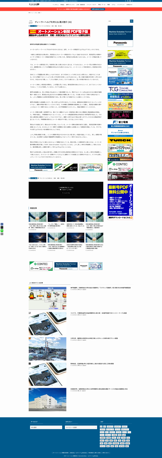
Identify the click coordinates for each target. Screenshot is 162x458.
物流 (110, 443)
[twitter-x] (126, 1)
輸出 (108, 446)
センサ (102, 432)
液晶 (128, 440)
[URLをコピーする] (2, 234)
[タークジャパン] (120, 143)
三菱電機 (114, 435)
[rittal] (120, 180)
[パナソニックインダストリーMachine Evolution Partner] (41, 171)
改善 (119, 440)
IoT (104, 426)
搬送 (115, 440)
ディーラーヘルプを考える (44, 26)
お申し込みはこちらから (98, 9)
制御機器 (102, 438)
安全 (128, 438)
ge (101, 426)
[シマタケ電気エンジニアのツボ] (120, 110)
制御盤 (108, 438)
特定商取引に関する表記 (95, 453)
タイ (107, 432)
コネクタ (102, 429)
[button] (2, 224)
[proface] (120, 85)
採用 (107, 440)
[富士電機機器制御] (120, 127)
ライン (102, 435)
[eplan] (120, 118)
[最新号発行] (120, 219)
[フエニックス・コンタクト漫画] (90, 171)
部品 (116, 446)
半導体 (123, 438)
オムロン (124, 426)
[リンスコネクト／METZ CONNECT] (66, 171)
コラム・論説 (33, 26)
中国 (120, 435)
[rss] (128, 1)
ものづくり (110, 426)
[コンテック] (41, 270)
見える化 (102, 446)
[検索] (132, 1)
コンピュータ (110, 429)
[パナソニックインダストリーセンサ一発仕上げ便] (90, 269)
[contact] (130, 1)
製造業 (127, 443)
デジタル (118, 432)
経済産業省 (116, 443)
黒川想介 (60, 26)
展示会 (102, 440)
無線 (106, 443)
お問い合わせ (105, 453)
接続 (111, 440)
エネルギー (117, 426)
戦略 (56, 26)
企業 (124, 435)
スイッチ (117, 429)
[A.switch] (120, 58)
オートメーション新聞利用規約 (61, 453)
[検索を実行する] (131, 21)
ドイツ (124, 432)
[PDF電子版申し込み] (59, 36)
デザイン (112, 432)
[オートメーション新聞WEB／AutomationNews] (34, 4)
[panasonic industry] (120, 46)
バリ (129, 432)
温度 (101, 443)
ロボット (108, 435)
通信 (112, 446)
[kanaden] (120, 101)
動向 (119, 438)
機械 (124, 440)
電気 (127, 446)
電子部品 (122, 446)
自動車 (122, 443)
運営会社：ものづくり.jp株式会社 (78, 453)
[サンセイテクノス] (120, 136)
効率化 (114, 438)
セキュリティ (125, 429)
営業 (52, 26)
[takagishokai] (120, 160)
